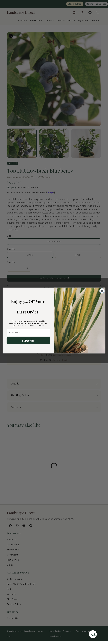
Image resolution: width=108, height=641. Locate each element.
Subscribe (28, 340)
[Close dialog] (102, 291)
